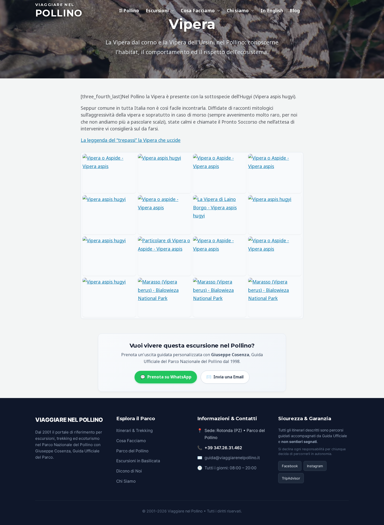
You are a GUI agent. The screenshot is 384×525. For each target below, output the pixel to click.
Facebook (290, 466)
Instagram (315, 466)
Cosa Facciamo (131, 440)
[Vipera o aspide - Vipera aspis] (164, 214)
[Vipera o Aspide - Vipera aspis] (109, 173)
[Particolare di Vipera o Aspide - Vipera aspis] (164, 256)
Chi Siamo (126, 481)
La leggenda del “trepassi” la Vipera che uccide (131, 140)
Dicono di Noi (129, 471)
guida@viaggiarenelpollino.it (232, 457)
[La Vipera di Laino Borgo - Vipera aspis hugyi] (219, 214)
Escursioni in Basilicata (138, 460)
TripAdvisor (291, 478)
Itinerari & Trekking (134, 430)
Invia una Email (224, 376)
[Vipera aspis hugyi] (164, 173)
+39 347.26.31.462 (223, 447)
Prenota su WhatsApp (165, 376)
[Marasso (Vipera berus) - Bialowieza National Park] (164, 297)
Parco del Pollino (132, 450)
